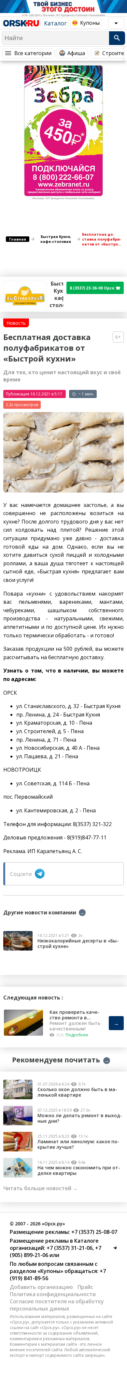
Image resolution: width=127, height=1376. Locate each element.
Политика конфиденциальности (53, 1294)
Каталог (55, 23)
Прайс (85, 1287)
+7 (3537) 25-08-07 (93, 1231)
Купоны (90, 22)
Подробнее (77, 1035)
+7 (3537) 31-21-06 (68, 1247)
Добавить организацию (41, 1287)
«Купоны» (50, 1271)
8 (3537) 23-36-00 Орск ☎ (95, 288)
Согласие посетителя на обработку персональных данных (57, 1305)
